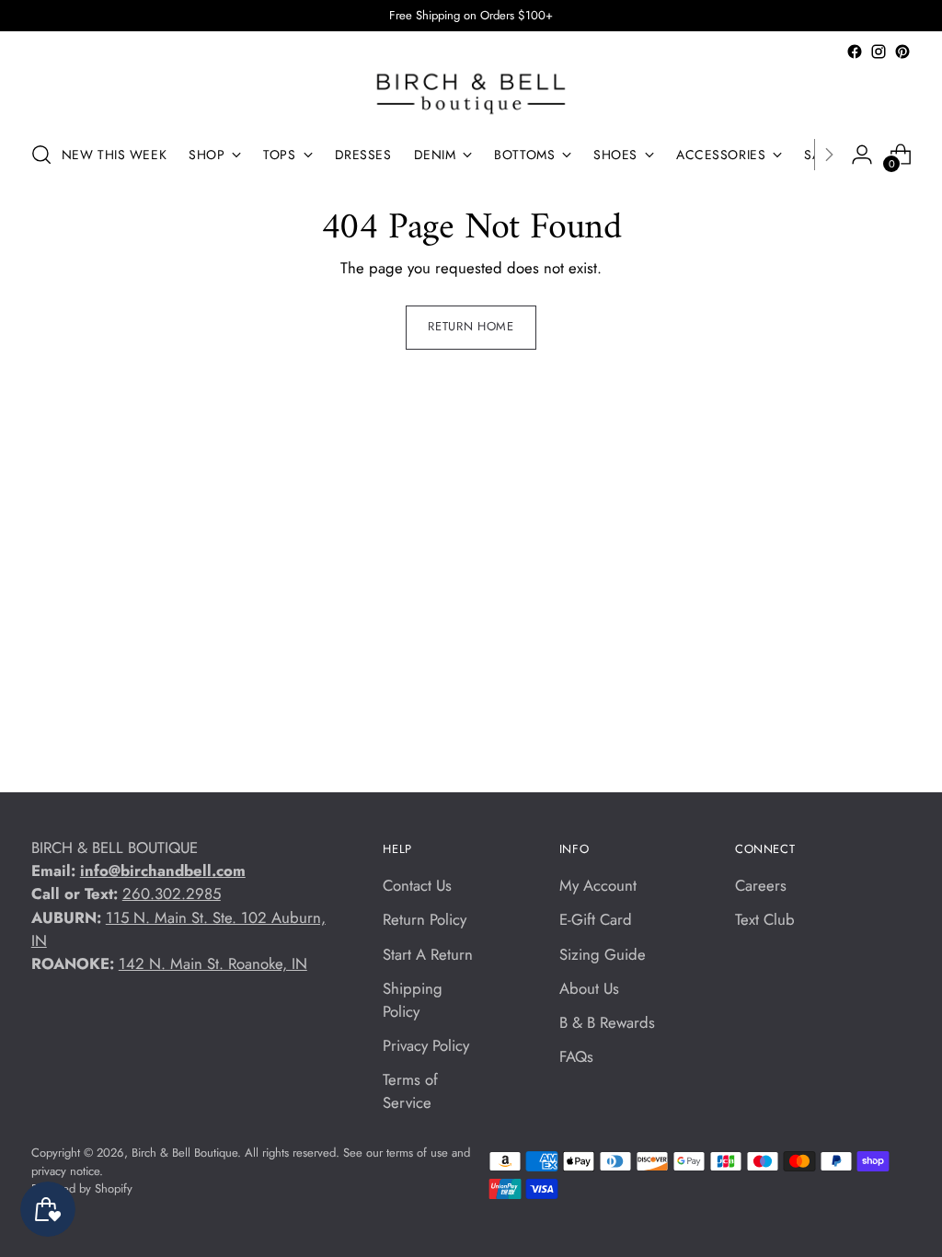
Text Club (765, 919)
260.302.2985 (171, 893)
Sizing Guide (602, 954)
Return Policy (424, 919)
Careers (761, 885)
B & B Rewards (607, 1022)
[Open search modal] (41, 154)
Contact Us (417, 885)
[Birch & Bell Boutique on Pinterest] (902, 51)
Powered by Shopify (81, 1188)
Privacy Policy (426, 1045)
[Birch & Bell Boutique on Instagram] (878, 51)
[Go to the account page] (862, 154)
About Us (589, 988)
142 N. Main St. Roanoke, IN (213, 963)
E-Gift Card (595, 919)
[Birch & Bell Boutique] (471, 93)
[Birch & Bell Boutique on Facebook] (854, 51)
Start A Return (428, 954)
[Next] (829, 154)
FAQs (576, 1056)
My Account (598, 885)
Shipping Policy (412, 999)
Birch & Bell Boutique (184, 1152)
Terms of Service (410, 1090)
